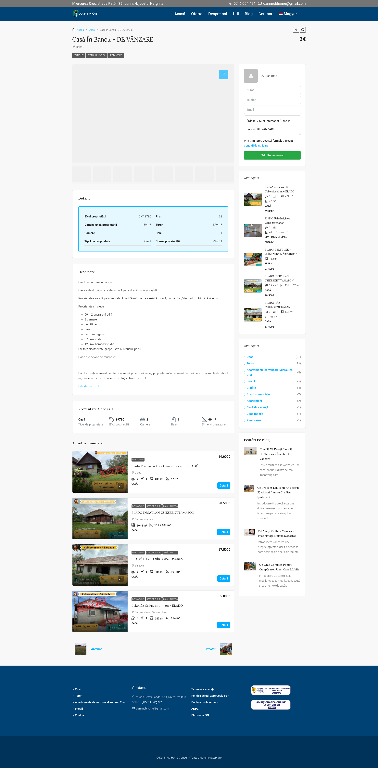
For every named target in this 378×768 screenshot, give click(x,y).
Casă (92, 29)
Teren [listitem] (250, 363)
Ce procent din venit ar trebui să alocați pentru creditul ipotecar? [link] (278, 492)
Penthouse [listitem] (254, 420)
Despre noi (217, 13)
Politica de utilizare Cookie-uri (210, 695)
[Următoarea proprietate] (226, 649)
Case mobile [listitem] (255, 414)
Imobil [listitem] (251, 381)
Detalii (224, 485)
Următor (210, 649)
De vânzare (138, 460)
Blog (249, 13)
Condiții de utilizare (256, 145)
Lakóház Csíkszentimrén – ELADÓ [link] (157, 605)
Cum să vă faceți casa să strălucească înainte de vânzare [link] (276, 454)
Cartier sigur (153, 506)
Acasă (179, 13)
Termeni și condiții (203, 689)
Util (236, 13)
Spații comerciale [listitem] (258, 394)
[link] (100, 472)
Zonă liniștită (97, 55)
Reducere (116, 55)
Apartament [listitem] (254, 401)
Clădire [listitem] (251, 388)
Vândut (78, 55)
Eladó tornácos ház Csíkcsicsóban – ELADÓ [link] (165, 466)
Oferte (196, 13)
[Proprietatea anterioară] (80, 649)
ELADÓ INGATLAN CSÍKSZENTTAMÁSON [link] (163, 512)
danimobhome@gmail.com (152, 708)
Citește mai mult (89, 386)
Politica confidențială (204, 702)
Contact (265, 13)
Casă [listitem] (250, 357)
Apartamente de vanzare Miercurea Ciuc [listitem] (270, 372)
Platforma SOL (200, 715)
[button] (296, 30)
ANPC (195, 708)
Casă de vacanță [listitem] (257, 407)
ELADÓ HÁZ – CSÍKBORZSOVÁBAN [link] (157, 559)
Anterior (96, 649)
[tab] (223, 74)
